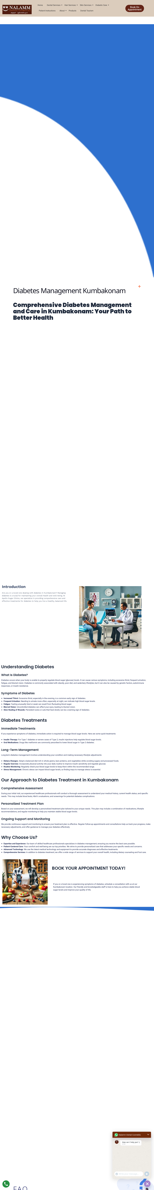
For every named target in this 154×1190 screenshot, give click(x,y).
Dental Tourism (86, 10)
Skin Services (85, 5)
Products (72, 10)
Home (40, 5)
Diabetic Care (101, 5)
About (62, 10)
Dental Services (53, 5)
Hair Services (70, 5)
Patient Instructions (47, 10)
